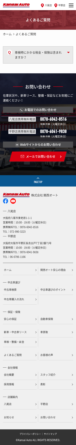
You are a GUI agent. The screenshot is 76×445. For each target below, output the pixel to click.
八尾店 (48, 5)
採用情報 (9, 384)
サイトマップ (50, 434)
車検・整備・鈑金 (14, 342)
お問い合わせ (48, 417)
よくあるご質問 (13, 355)
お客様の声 (46, 355)
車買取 (44, 332)
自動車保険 (46, 319)
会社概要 (9, 374)
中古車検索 (10, 289)
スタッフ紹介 (48, 374)
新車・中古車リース (15, 332)
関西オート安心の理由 (53, 270)
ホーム (7, 34)
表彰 (42, 384)
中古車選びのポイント (53, 289)
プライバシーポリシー (30, 434)
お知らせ (9, 417)
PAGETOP (38, 182)
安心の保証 (10, 319)
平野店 (61, 5)
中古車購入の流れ (14, 299)
